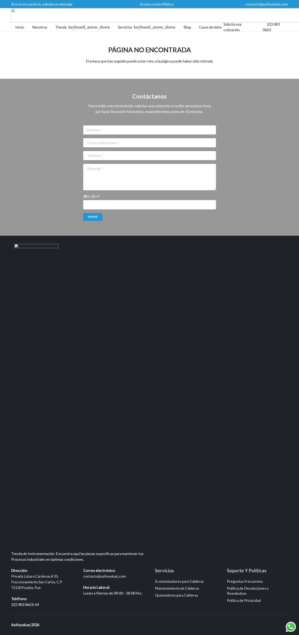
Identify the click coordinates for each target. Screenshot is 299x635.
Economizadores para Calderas (179, 581)
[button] (88, 27)
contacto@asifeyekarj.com (104, 576)
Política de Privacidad (244, 600)
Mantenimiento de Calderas (177, 588)
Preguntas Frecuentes (245, 581)
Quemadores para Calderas (176, 595)
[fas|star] (36, 397)
